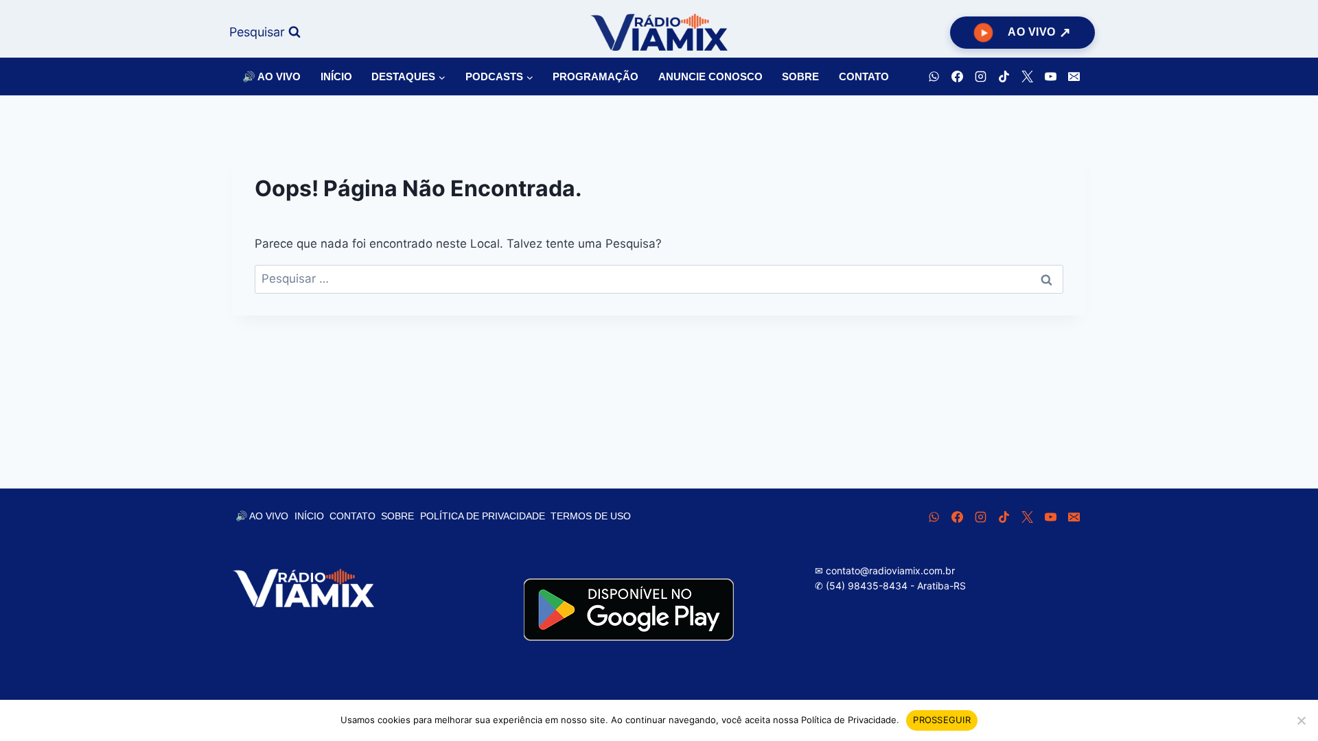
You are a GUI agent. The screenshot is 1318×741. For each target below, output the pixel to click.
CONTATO (864, 76)
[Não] (1301, 720)
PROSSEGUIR (942, 719)
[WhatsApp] (933, 77)
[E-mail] (1073, 77)
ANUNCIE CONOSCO (710, 76)
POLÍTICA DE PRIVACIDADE (482, 515)
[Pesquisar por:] (659, 278)
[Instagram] (980, 77)
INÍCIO (336, 76)
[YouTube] (1050, 77)
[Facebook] (957, 77)
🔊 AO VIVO (271, 76)
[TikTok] (1003, 77)
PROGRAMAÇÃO (595, 76)
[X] (1027, 77)
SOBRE (800, 76)
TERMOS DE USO (591, 515)
